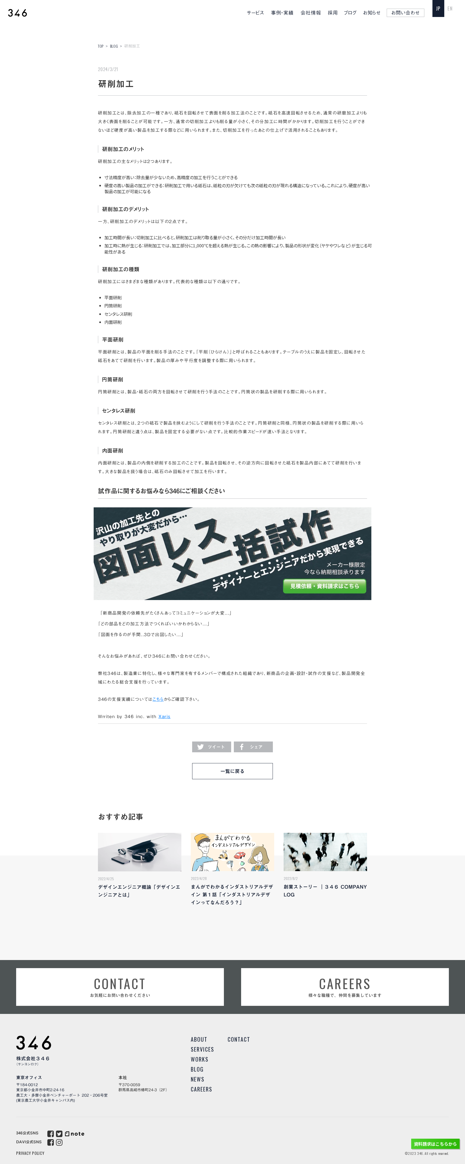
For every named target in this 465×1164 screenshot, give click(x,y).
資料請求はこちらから (435, 1144)
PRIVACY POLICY (30, 1153)
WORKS (200, 1059)
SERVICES (202, 1049)
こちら (158, 699)
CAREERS (201, 1089)
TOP (101, 46)
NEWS (198, 1079)
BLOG (114, 46)
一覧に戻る (232, 771)
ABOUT (199, 1039)
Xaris (164, 716)
